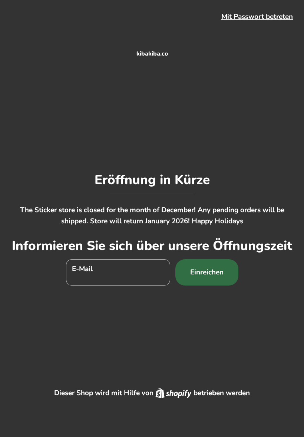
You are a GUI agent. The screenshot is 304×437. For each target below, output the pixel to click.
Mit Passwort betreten (257, 16)
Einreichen (207, 272)
